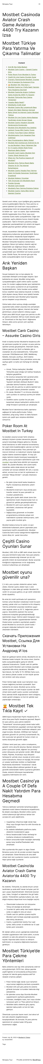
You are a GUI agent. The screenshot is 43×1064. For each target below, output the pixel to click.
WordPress (36, 1060)
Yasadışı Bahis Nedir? (16, 102)
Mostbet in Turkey (24, 1037)
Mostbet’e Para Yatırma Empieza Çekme (23, 188)
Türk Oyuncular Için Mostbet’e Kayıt (21, 181)
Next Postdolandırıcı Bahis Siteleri (21, 140)
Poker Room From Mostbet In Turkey (22, 75)
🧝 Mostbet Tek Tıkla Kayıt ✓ (19, 85)
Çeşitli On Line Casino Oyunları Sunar (22, 77)
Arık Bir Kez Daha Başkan (17, 67)
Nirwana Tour (7, 4)
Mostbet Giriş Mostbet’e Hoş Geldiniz (22, 128)
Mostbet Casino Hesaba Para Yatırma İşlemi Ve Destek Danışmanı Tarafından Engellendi (22, 173)
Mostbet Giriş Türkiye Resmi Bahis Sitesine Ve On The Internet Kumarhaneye (21, 165)
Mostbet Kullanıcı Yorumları (18, 178)
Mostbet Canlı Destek (16, 186)
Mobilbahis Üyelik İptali (17, 105)
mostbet (5, 462)
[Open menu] (39, 4)
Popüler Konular (14, 183)
